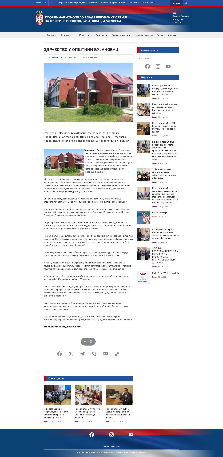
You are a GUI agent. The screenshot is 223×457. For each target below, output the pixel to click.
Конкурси (84, 35)
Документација (120, 35)
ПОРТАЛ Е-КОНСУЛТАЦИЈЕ (165, 273)
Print (87, 341)
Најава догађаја (159, 212)
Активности (67, 35)
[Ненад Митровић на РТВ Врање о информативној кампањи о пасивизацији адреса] (119, 395)
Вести (38, 3)
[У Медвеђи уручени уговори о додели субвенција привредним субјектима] (143, 174)
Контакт (172, 35)
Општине (100, 35)
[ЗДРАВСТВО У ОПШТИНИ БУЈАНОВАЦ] (88, 92)
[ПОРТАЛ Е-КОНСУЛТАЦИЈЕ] (143, 277)
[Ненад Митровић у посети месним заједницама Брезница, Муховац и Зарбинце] (88, 395)
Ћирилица (185, 16)
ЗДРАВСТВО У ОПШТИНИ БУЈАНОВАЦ (81, 49)
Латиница (176, 16)
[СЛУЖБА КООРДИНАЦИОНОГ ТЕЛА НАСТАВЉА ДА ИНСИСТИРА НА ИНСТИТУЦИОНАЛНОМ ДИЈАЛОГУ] (143, 253)
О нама (50, 35)
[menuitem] (175, 12)
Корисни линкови (143, 35)
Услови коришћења (111, 446)
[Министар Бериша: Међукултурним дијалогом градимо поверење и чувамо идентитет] (57, 395)
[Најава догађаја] (143, 217)
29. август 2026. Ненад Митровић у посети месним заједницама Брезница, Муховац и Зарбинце (91, 3)
